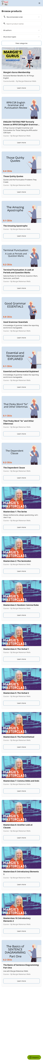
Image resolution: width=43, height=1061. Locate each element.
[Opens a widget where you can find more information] (34, 1057)
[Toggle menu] (39, 3)
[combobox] (21, 17)
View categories (22, 43)
